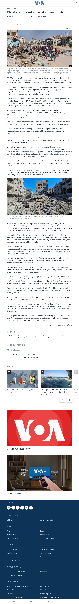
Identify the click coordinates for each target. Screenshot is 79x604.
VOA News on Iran (13, 561)
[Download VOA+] (39, 473)
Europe (42, 531)
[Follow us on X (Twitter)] (13, 508)
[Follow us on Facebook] (9, 508)
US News (10, 520)
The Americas (12, 535)
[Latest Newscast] (14, 601)
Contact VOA (44, 586)
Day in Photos (12, 557)
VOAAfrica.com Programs (16, 572)
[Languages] (48, 601)
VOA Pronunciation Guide (49, 597)
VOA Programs (12, 549)
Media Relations (46, 590)
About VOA (11, 590)
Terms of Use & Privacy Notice (18, 586)
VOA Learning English (15, 575)
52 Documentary (46, 553)
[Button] (69, 28)
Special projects (12, 553)
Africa (9, 531)
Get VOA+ (10, 594)
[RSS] (26, 508)
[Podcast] (31, 508)
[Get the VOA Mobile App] (39, 428)
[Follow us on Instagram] (22, 508)
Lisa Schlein (13, 21)
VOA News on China (47, 549)
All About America (46, 520)
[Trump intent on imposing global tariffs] (22, 379)
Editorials (43, 572)
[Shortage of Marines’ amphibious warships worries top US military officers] (56, 379)
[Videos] (31, 601)
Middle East (11, 8)
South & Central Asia (47, 538)
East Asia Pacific (13, 538)
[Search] (65, 601)
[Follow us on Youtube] (17, 508)
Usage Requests (46, 594)
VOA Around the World (15, 597)
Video (10, 366)
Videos (42, 557)
